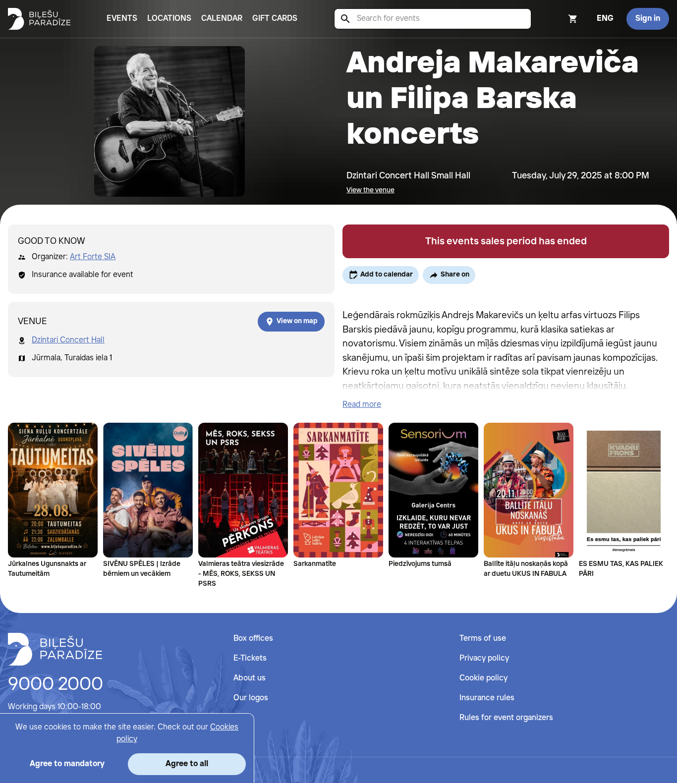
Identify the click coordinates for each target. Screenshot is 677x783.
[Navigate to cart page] (559, 19)
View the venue (370, 190)
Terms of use (482, 638)
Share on (455, 274)
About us (249, 678)
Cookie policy (483, 678)
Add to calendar (386, 274)
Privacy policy (484, 658)
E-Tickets (250, 658)
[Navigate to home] (55, 649)
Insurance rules (486, 698)
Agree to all (187, 764)
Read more (361, 404)
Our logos (250, 698)
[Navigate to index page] (39, 19)
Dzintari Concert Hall (68, 340)
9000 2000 (55, 685)
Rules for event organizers (506, 718)
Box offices (253, 638)
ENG (605, 18)
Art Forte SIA (92, 257)
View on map (297, 321)
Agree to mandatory (67, 764)
